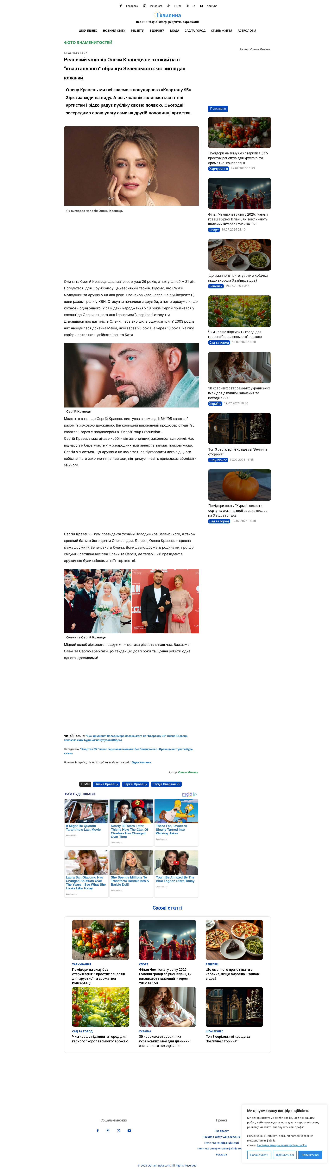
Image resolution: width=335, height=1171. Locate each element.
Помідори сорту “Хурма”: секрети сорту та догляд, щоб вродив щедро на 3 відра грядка (237, 510)
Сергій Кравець (135, 784)
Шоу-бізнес (218, 460)
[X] (188, 6)
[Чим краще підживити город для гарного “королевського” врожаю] (239, 311)
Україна (215, 403)
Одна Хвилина (141, 762)
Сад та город (219, 342)
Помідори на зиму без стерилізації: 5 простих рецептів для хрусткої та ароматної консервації (238, 158)
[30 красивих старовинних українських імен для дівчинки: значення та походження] (239, 367)
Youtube (212, 5)
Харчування (218, 168)
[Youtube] (202, 6)
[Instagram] (145, 6)
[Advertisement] (131, 247)
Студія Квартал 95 (166, 784)
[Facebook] (121, 6)
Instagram (156, 5)
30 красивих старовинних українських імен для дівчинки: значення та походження (239, 393)
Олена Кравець (106, 784)
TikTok (177, 5)
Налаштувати (259, 1154)
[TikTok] (168, 6)
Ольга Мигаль (260, 49)
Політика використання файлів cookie (282, 1145)
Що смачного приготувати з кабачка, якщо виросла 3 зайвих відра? (233, 974)
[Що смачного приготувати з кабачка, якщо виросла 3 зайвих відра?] (239, 255)
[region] (284, 1133)
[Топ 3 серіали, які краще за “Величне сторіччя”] (239, 428)
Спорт (214, 230)
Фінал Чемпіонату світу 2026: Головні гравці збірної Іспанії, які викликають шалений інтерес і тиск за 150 (238, 219)
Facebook (132, 5)
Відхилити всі (285, 1154)
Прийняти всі (310, 1154)
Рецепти (216, 286)
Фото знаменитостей (88, 42)
